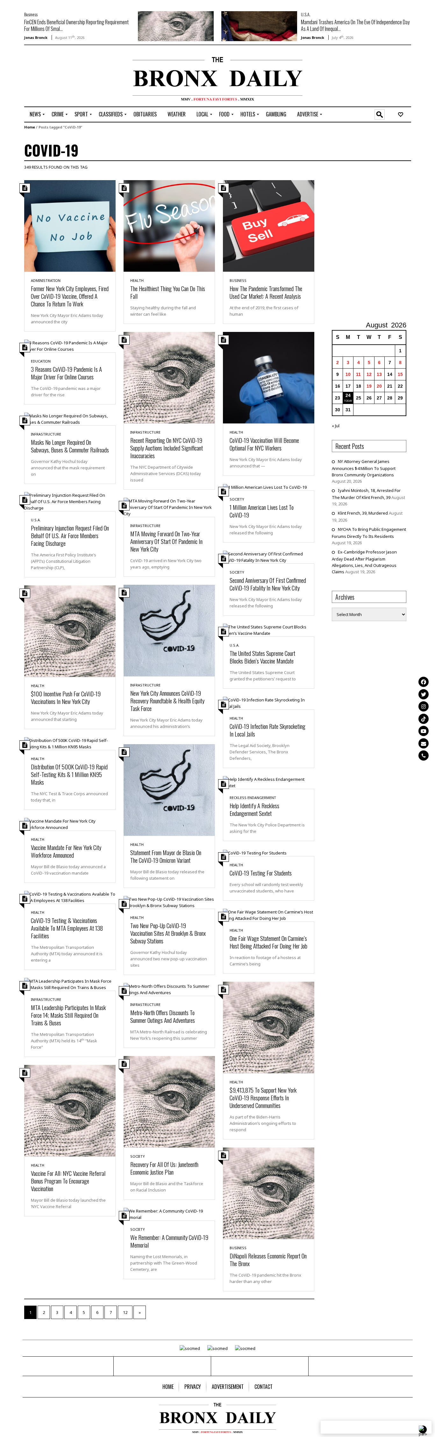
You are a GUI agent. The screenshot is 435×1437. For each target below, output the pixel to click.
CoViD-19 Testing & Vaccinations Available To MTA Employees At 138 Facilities (67, 928)
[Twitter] (423, 694)
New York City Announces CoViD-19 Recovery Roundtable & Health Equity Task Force (167, 700)
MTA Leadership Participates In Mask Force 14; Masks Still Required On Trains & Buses (68, 1015)
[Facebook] (423, 682)
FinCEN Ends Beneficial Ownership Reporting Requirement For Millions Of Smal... (76, 25)
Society (237, 499)
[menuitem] (35, 114)
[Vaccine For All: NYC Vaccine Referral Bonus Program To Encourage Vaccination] (70, 1110)
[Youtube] (423, 731)
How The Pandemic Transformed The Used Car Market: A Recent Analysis (266, 292)
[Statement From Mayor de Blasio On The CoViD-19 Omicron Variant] (169, 789)
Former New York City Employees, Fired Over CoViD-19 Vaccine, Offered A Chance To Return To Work (70, 296)
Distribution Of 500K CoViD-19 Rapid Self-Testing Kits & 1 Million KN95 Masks (69, 774)
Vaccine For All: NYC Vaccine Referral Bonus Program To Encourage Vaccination (68, 1181)
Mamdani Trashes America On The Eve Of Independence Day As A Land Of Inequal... (355, 25)
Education (41, 361)
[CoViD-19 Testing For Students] (255, 852)
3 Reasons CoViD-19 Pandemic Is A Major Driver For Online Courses (66, 372)
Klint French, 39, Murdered (363, 513)
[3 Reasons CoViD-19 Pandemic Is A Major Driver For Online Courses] (70, 345)
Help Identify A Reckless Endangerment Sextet (254, 809)
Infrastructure (145, 432)
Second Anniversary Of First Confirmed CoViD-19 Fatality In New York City (268, 584)
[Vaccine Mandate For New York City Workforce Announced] (70, 823)
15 (400, 374)
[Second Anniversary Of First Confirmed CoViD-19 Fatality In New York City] (268, 557)
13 (379, 374)
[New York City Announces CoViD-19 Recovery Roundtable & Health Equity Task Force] (169, 630)
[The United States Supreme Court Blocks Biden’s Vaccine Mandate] (268, 630)
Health (137, 280)
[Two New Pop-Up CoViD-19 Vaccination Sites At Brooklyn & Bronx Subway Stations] (169, 902)
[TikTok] (423, 719)
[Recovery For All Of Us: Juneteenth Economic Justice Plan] (169, 1101)
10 (348, 374)
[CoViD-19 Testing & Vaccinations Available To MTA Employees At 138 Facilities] (70, 896)
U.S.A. (305, 14)
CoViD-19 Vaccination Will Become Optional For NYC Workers (264, 444)
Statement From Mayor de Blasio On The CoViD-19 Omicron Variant (165, 856)
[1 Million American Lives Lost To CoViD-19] (265, 487)
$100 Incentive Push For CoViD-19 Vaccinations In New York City (66, 697)
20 (379, 386)
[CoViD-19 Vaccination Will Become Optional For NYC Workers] (268, 377)
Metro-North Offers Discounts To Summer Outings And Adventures (162, 1016)
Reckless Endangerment (253, 797)
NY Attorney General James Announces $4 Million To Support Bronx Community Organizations (364, 468)
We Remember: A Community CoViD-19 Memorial (169, 1241)
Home (29, 127)
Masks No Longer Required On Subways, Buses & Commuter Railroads (70, 445)
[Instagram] (423, 706)
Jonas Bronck (35, 37)
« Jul (335, 426)
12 (125, 1312)
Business (31, 14)
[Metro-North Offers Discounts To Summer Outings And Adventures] (169, 989)
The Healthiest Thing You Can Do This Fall (167, 292)
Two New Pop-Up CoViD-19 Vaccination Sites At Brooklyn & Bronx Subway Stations (168, 933)
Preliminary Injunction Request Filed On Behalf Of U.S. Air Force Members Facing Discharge (70, 535)
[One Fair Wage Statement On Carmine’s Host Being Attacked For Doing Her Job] (268, 914)
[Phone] (423, 755)
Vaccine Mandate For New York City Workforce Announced (66, 851)
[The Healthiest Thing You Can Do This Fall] (169, 225)
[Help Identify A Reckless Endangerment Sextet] (268, 782)
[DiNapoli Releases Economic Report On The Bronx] (268, 1193)
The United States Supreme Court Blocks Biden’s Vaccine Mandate (262, 657)
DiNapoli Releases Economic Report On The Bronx (268, 1259)
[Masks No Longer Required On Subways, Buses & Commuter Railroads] (70, 418)
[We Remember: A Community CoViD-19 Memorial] (169, 1213)
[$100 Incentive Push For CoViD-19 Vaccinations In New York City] (70, 631)
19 (369, 386)
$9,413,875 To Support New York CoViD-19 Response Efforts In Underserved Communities (263, 1097)
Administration (46, 280)
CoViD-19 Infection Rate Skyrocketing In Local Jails (267, 730)
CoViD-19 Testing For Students (261, 872)
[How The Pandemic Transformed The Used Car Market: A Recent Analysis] (268, 225)
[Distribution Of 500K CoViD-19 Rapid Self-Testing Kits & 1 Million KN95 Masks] (70, 743)
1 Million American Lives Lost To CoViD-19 (262, 510)
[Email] (423, 743)
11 (358, 374)
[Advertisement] (61, 76)
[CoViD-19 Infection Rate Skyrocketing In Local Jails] (268, 703)
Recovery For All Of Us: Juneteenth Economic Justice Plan (164, 1168)
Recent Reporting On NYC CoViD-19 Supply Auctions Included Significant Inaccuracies (166, 448)
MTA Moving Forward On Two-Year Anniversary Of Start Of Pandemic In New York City (166, 541)
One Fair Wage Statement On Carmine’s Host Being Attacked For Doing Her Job (268, 942)
